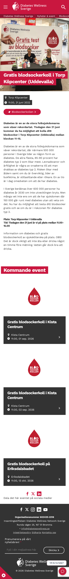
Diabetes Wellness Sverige (18, 16)
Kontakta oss (49, 532)
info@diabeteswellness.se (35, 528)
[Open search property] (63, 7)
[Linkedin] (39, 509)
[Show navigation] (6, 7)
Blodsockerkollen (22, 111)
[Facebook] (21, 509)
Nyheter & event (46, 16)
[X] (27, 509)
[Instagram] (33, 509)
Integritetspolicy (22, 532)
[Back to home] (29, 7)
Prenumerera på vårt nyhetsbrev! (18, 541)
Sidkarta (36, 532)
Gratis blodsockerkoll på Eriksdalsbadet (28, 466)
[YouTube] (45, 509)
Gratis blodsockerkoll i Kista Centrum (31, 324)
